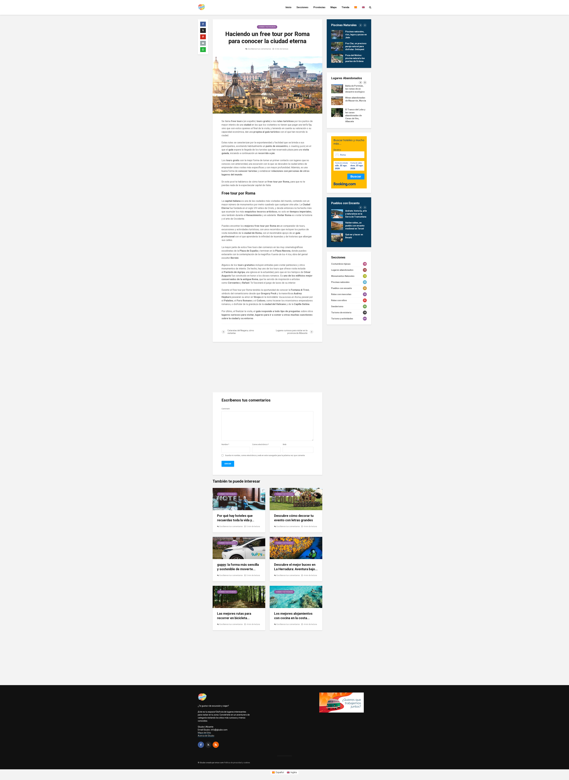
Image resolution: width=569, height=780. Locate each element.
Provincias (319, 7)
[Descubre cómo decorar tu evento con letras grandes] (296, 499)
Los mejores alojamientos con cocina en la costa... (293, 616)
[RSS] (216, 745)
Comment (226, 409)
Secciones (302, 7)
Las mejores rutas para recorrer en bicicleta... (234, 616)
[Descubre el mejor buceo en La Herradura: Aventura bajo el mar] (296, 547)
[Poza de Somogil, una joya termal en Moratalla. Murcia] (337, 46)
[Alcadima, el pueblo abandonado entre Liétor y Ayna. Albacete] (337, 100)
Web (284, 444)
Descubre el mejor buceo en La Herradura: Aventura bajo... (296, 567)
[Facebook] (201, 745)
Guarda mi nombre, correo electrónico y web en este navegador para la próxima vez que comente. (265, 455)
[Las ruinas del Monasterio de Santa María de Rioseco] (337, 115)
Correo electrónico (260, 444)
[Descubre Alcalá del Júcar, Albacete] (337, 58)
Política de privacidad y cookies (237, 763)
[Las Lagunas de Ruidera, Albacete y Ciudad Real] (337, 34)
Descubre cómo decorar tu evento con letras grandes (294, 518)
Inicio (288, 7)
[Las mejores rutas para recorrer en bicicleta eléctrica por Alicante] (239, 596)
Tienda (345, 7)
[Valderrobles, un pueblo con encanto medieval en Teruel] (337, 225)
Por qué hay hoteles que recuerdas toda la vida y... (235, 518)
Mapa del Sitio (204, 733)
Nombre (225, 444)
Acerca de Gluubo (206, 735)
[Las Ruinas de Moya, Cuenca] (337, 88)
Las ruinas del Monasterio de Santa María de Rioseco (355, 115)
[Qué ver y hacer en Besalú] (337, 237)
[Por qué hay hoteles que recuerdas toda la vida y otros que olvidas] (239, 499)
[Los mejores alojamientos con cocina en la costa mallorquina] (296, 596)
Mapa (333, 7)
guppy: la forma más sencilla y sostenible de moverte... (238, 567)
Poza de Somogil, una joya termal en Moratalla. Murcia (354, 46)
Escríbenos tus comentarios (259, 49)
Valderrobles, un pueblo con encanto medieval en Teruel (355, 226)
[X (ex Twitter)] (208, 745)
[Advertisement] (267, 367)
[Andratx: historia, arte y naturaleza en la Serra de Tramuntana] (337, 213)
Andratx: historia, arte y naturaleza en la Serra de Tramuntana (356, 214)
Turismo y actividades (267, 27)
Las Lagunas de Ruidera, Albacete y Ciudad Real (354, 34)
